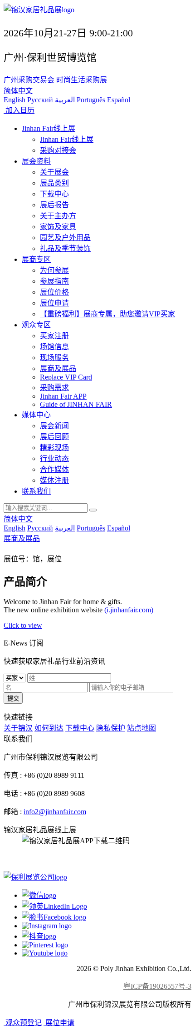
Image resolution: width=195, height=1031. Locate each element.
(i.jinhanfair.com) (128, 610)
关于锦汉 (18, 728)
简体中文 (18, 91)
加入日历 (19, 110)
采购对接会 (58, 150)
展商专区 (36, 259)
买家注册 (54, 336)
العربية (65, 100)
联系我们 (36, 491)
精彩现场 (54, 447)
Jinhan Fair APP (63, 396)
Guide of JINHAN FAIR (76, 404)
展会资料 (36, 161)
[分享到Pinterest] (45, 945)
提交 (13, 698)
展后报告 (54, 205)
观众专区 (36, 325)
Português (91, 100)
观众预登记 (23, 1022)
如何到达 (48, 728)
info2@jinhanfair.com (55, 812)
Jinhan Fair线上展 (48, 128)
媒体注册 (54, 480)
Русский (40, 100)
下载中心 (54, 194)
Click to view (23, 625)
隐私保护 (110, 728)
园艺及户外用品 (65, 237)
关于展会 (54, 172)
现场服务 (54, 357)
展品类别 (54, 183)
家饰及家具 (58, 226)
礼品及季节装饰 (65, 248)
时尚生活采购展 (81, 80)
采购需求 (54, 387)
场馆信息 (54, 346)
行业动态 (54, 458)
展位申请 (54, 303)
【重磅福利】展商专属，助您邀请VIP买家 (107, 314)
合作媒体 (54, 469)
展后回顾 (54, 436)
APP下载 (36, 859)
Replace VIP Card (66, 377)
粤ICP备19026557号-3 (157, 986)
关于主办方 (58, 216)
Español (118, 100)
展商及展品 (58, 368)
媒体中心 (36, 415)
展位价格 (54, 292)
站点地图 (141, 728)
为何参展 (54, 270)
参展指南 (54, 281)
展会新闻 (54, 426)
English (14, 100)
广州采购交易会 (29, 80)
